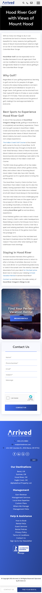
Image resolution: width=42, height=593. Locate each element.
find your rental (29, 589)
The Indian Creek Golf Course (14, 142)
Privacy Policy (21, 532)
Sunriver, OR (21, 474)
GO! (33, 460)
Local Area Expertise (21, 500)
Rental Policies (21, 529)
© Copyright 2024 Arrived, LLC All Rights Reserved (17, 578)
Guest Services (21, 526)
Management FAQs (21, 509)
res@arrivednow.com (23, 444)
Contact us (7, 279)
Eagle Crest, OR (21, 480)
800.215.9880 (22, 441)
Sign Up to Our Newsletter (21, 541)
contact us (9, 589)
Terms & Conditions (21, 535)
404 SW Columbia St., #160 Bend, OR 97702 (22, 448)
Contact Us (21, 538)
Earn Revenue (21, 494)
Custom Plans (21, 503)
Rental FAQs (21, 523)
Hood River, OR (21, 477)
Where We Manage (21, 506)
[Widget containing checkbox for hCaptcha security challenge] (19, 398)
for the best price (30, 270)
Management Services (21, 497)
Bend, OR (21, 471)
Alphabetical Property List (21, 483)
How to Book (21, 521)
